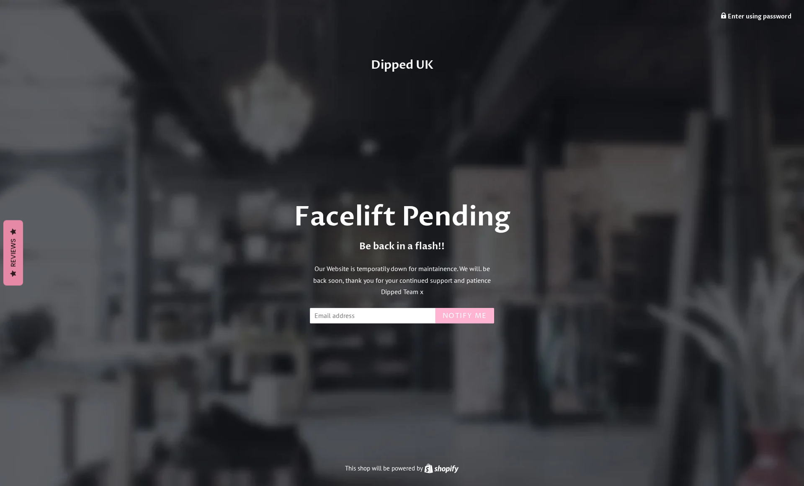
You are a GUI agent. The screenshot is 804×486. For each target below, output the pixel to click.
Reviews (13, 253)
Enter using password (759, 17)
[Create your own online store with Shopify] (441, 468)
